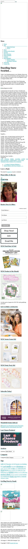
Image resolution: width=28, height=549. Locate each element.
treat (18, 476)
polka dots (24, 472)
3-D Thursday (7, 464)
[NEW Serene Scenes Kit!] (11, 362)
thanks (2, 476)
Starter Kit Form (11, 47)
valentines (3, 478)
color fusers (6, 468)
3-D (2, 464)
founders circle (15, 470)
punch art (12, 474)
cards (2, 159)
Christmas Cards (5, 161)
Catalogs (6, 56)
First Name (4, 215)
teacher (24, 474)
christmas (6, 159)
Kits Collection (7, 54)
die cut (10, 468)
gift (19, 470)
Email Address (5, 210)
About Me (6, 62)
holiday (12, 159)
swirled (23, 159)
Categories (3, 457)
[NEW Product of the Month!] (11, 299)
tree (27, 159)
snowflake (17, 159)
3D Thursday (16, 464)
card (4, 466)
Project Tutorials (11, 59)
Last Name (4, 220)
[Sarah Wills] (9, 201)
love (21, 472)
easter (16, 468)
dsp (13, 468)
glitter (24, 470)
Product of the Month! (9, 51)
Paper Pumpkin (7, 55)
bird (21, 464)
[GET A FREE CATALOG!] (11, 336)
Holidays (11, 161)
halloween (3, 472)
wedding (6, 478)
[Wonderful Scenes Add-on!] (14, 427)
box (1, 466)
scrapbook (16, 474)
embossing (21, 468)
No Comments (17, 161)
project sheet (5, 474)
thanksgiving (6, 476)
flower (6, 470)
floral (2, 470)
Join (5, 45)
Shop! (5, 49)
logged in (9, 172)
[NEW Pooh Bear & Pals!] (11, 268)
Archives (3, 451)
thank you (13, 476)
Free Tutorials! (7, 58)
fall (25, 468)
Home (5, 44)
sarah (2, 160)
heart (7, 472)
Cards (22, 160)
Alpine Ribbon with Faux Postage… (13, 165)
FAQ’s (8, 48)
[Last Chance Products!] (11, 445)
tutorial (24, 476)
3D (12, 464)
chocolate (13, 466)
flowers (10, 470)
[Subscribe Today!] (11, 419)
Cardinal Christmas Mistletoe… (12, 164)
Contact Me (6, 64)
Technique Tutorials (12, 61)
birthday (24, 464)
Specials (6, 52)
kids (19, 472)
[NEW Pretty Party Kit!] (11, 388)
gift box (21, 470)
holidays (16, 472)
